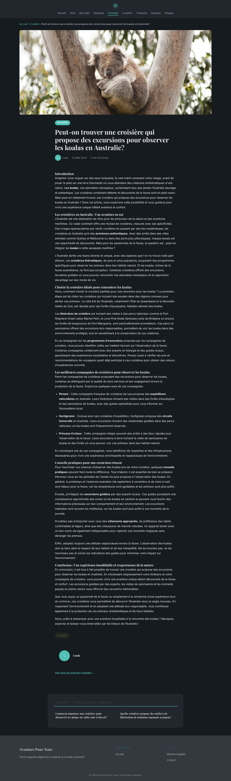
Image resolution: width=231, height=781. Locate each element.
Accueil (62, 12)
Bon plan (84, 12)
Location (127, 12)
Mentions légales (176, 754)
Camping (99, 12)
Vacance (156, 12)
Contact (171, 760)
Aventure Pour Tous (35, 749)
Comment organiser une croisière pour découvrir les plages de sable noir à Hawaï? (81, 715)
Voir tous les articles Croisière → (75, 672)
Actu (72, 12)
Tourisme (141, 12)
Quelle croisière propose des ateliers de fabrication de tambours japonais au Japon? (145, 715)
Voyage (169, 12)
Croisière (113, 12)
